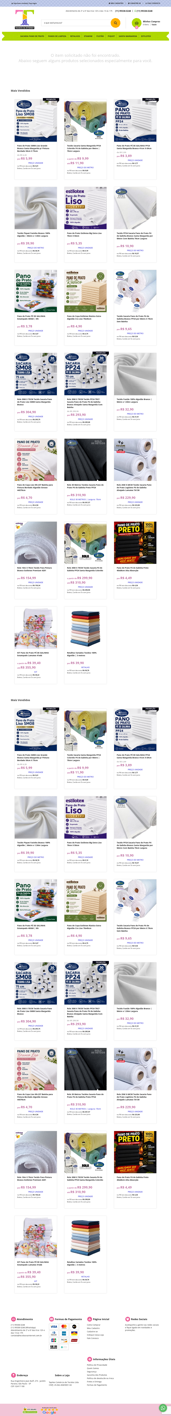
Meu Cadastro (93, 1328)
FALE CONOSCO (153, 3)
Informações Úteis (104, 1359)
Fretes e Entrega (94, 1381)
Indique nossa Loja (95, 1335)
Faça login (33, 3)
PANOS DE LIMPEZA (57, 36)
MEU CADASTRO (117, 3)
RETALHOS (75, 36)
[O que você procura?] (116, 23)
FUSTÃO (100, 36)
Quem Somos (93, 1368)
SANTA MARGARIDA (128, 36)
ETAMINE (88, 36)
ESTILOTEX (146, 36)
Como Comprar (93, 1325)
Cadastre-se (92, 1331)
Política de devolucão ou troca (100, 1378)
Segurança (91, 1371)
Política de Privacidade (97, 1365)
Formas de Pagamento (97, 1385)
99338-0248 (123, 10)
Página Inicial (101, 1319)
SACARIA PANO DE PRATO (32, 36)
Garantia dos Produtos (97, 1375)
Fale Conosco (93, 1338)
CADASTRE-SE (135, 3)
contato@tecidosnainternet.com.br (26, 1335)
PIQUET (111, 36)
